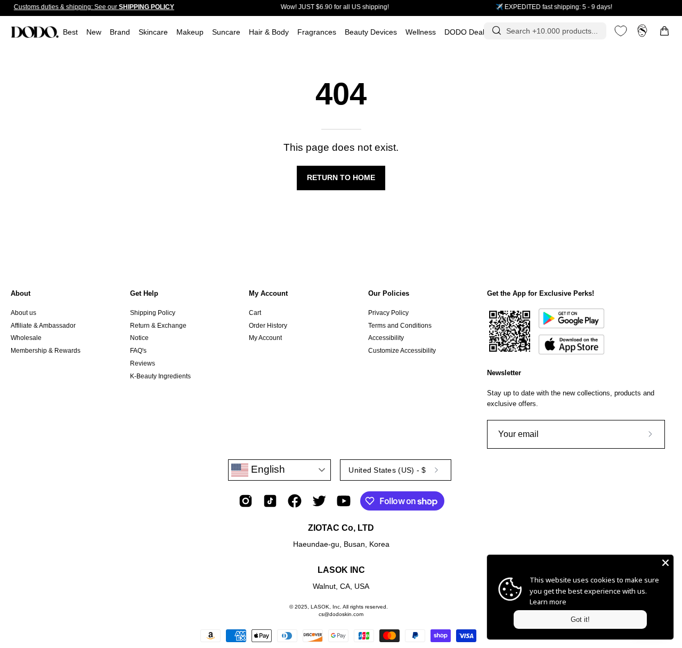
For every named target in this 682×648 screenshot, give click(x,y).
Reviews (142, 363)
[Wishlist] (621, 31)
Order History (268, 325)
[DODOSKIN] (35, 32)
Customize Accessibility (402, 350)
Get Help (144, 293)
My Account (268, 293)
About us (23, 313)
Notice (139, 338)
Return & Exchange (158, 325)
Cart (255, 313)
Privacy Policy (388, 313)
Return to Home (341, 178)
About (20, 293)
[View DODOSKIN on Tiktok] (270, 501)
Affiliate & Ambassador (43, 325)
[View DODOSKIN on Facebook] (295, 501)
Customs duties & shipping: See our (94, 7)
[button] (316, 32)
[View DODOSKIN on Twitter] (319, 501)
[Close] (665, 562)
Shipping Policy (152, 313)
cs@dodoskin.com (341, 614)
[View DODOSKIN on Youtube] (344, 501)
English (266, 469)
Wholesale (26, 338)
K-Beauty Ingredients (160, 375)
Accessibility (386, 338)
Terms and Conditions (400, 325)
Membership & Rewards (45, 350)
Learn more (548, 601)
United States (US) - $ (387, 470)
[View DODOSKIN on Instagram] (246, 501)
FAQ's (138, 350)
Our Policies (388, 293)
